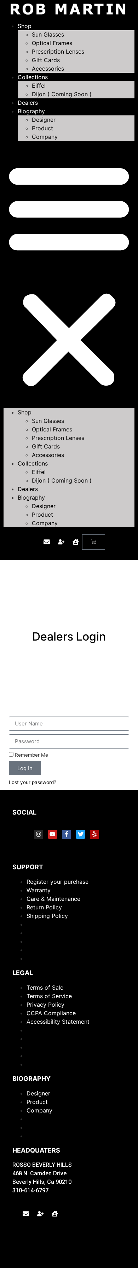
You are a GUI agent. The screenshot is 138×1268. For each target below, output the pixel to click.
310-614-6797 (30, 1190)
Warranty (39, 890)
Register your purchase (57, 881)
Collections (33, 77)
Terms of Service (49, 996)
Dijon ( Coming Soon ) (62, 94)
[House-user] (75, 541)
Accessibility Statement (58, 1021)
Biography (31, 111)
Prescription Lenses (58, 51)
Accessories (48, 68)
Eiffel (39, 85)
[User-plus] (61, 541)
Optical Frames (52, 43)
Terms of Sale (45, 987)
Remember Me (30, 755)
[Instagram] (38, 834)
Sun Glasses (48, 34)
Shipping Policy (47, 915)
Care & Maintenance (53, 898)
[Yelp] (94, 834)
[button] (69, 274)
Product (42, 128)
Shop (24, 25)
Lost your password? (32, 782)
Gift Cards (46, 60)
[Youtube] (52, 834)
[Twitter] (80, 834)
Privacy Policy (45, 1004)
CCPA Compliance (51, 1013)
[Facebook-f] (66, 834)
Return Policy (44, 907)
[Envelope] (46, 541)
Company (45, 136)
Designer (44, 119)
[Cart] (93, 542)
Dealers (28, 102)
